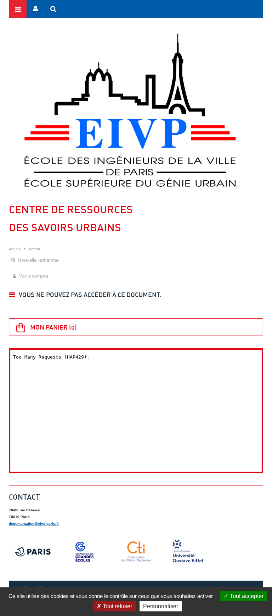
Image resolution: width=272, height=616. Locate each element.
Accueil (15, 248)
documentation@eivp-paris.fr (34, 523)
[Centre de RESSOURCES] (130, 110)
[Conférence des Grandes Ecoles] (85, 551)
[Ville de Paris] (33, 551)
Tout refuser (116, 606)
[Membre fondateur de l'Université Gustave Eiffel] (188, 551)
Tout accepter (246, 596)
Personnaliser (160, 606)
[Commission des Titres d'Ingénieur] (136, 551)
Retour (34, 248)
